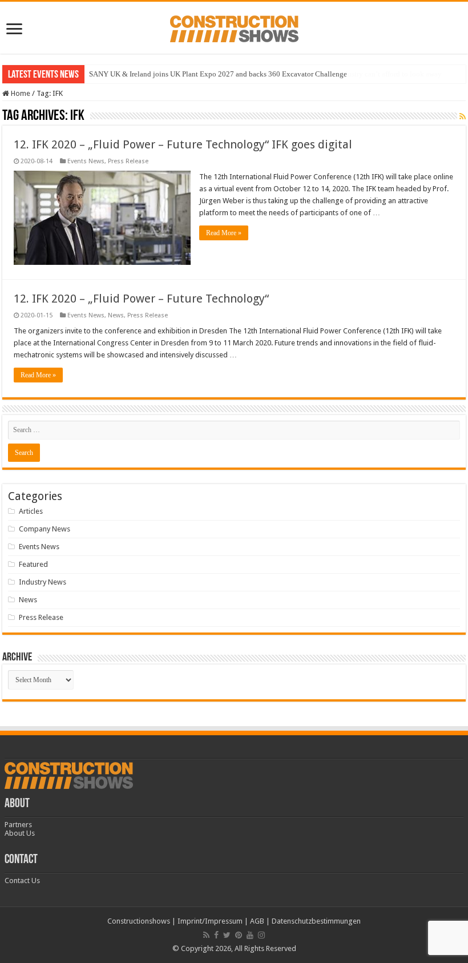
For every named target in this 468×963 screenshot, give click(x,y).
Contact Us (22, 880)
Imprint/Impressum (210, 921)
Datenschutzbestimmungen (316, 921)
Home (19, 93)
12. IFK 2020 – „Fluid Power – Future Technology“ (141, 298)
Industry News (42, 582)
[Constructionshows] (234, 27)
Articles (31, 511)
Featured (33, 564)
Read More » (223, 233)
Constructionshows (138, 921)
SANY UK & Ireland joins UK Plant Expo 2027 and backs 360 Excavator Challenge (218, 74)
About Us (20, 833)
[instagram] (261, 935)
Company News (44, 529)
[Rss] (206, 935)
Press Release (128, 161)
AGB (257, 921)
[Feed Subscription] (462, 116)
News (116, 315)
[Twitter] (227, 935)
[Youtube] (250, 935)
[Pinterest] (238, 935)
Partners (18, 824)
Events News (85, 161)
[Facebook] (216, 935)
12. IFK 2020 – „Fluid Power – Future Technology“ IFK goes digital (183, 144)
